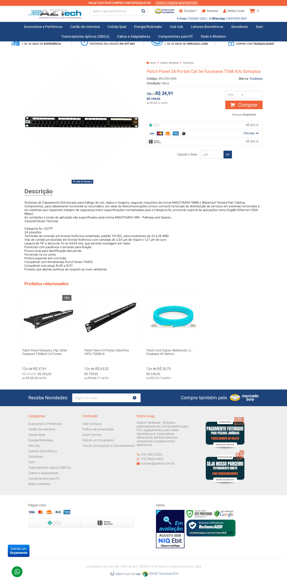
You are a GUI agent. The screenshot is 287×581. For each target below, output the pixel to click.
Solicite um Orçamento (98, 440)
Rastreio (212, 11)
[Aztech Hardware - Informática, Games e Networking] (54, 11)
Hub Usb (34, 446)
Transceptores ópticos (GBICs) (49, 467)
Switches (188, 62)
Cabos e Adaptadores (43, 473)
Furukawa (256, 78)
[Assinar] (136, 397)
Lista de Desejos (83, 181)
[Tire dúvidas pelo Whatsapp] (17, 571)
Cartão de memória (41, 429)
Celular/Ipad (36, 435)
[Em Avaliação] (170, 529)
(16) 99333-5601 (152, 459)
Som (31, 462)
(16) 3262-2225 (151, 454)
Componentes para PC (44, 478)
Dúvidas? (190, 11)
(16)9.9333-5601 (229, 18)
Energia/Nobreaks (40, 440)
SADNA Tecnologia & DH (163, 573)
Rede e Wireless (169, 62)
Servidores (35, 457)
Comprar (247, 105)
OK (228, 154)
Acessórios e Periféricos (45, 424)
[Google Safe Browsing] (224, 513)
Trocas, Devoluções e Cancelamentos (108, 446)
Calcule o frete (187, 154)
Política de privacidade (98, 429)
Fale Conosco (92, 424)
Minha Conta (236, 11)
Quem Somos (92, 435)
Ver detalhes (48, 337)
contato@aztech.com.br (158, 463)
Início (153, 62)
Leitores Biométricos (42, 451)
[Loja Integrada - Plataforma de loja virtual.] (125, 574)
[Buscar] (143, 11)
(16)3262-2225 (192, 18)
